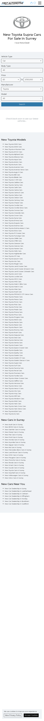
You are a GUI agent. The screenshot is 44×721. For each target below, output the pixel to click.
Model (4, 94)
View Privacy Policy (13, 715)
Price (3, 75)
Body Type (6, 66)
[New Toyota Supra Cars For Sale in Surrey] (22, 23)
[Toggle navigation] (40, 3)
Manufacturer (7, 85)
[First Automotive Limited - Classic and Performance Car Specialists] (12, 3)
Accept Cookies (31, 715)
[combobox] (22, 61)
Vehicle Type (6, 57)
